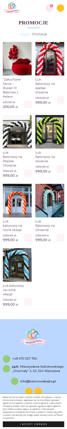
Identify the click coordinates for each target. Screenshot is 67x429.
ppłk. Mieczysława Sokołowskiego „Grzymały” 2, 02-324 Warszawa (38, 369)
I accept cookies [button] (33, 424)
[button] (28, 104)
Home (24, 34)
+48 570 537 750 (24, 358)
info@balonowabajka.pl (38, 381)
